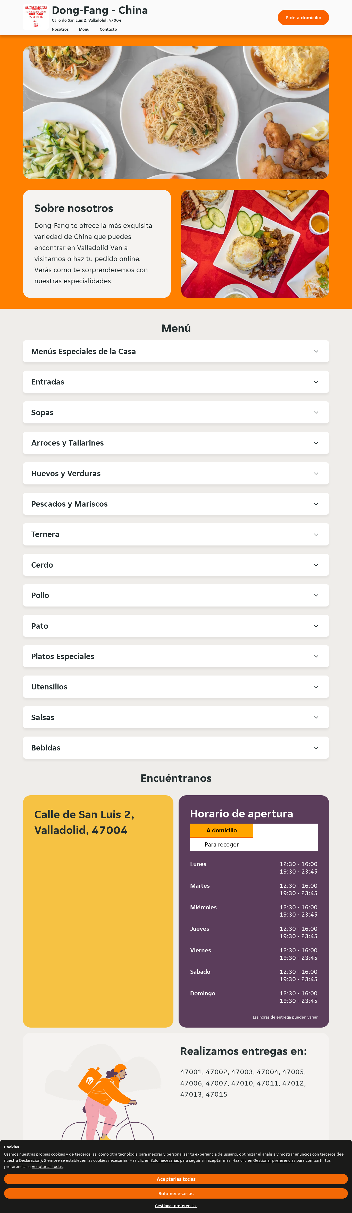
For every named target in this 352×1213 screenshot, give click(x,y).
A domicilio (221, 830)
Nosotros (60, 29)
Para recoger (222, 844)
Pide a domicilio (303, 17)
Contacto (108, 29)
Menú (84, 29)
